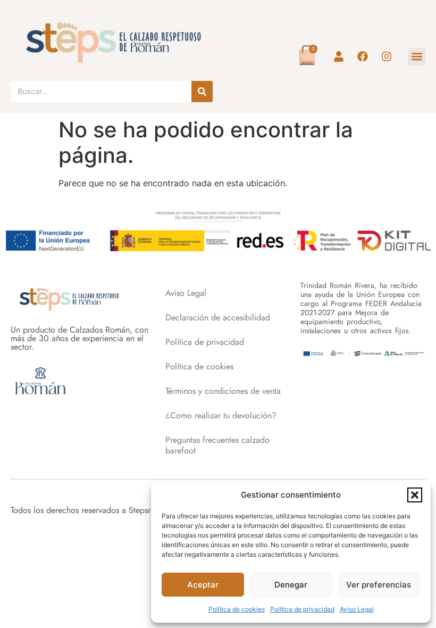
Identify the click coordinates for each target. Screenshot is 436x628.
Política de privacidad (302, 609)
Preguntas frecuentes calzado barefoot (217, 445)
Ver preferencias (378, 585)
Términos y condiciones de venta (223, 391)
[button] (414, 495)
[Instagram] (386, 56)
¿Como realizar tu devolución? (220, 415)
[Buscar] (202, 91)
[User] (338, 56)
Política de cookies (236, 609)
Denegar (290, 585)
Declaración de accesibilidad (217, 317)
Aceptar (203, 585)
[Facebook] (362, 56)
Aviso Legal (357, 609)
